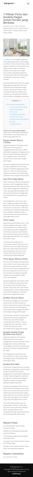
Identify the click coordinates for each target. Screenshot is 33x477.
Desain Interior (7, 30)
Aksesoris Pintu (12, 28)
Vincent (7, 26)
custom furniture (23, 28)
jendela (11, 59)
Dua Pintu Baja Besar (16, 109)
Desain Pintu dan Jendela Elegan (15, 104)
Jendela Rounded (15, 124)
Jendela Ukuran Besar (16, 117)
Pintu (4, 59)
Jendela (10, 33)
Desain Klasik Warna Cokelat (18, 107)
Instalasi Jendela (17, 30)
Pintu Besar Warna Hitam (17, 114)
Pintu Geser (13, 112)
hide (20, 101)
